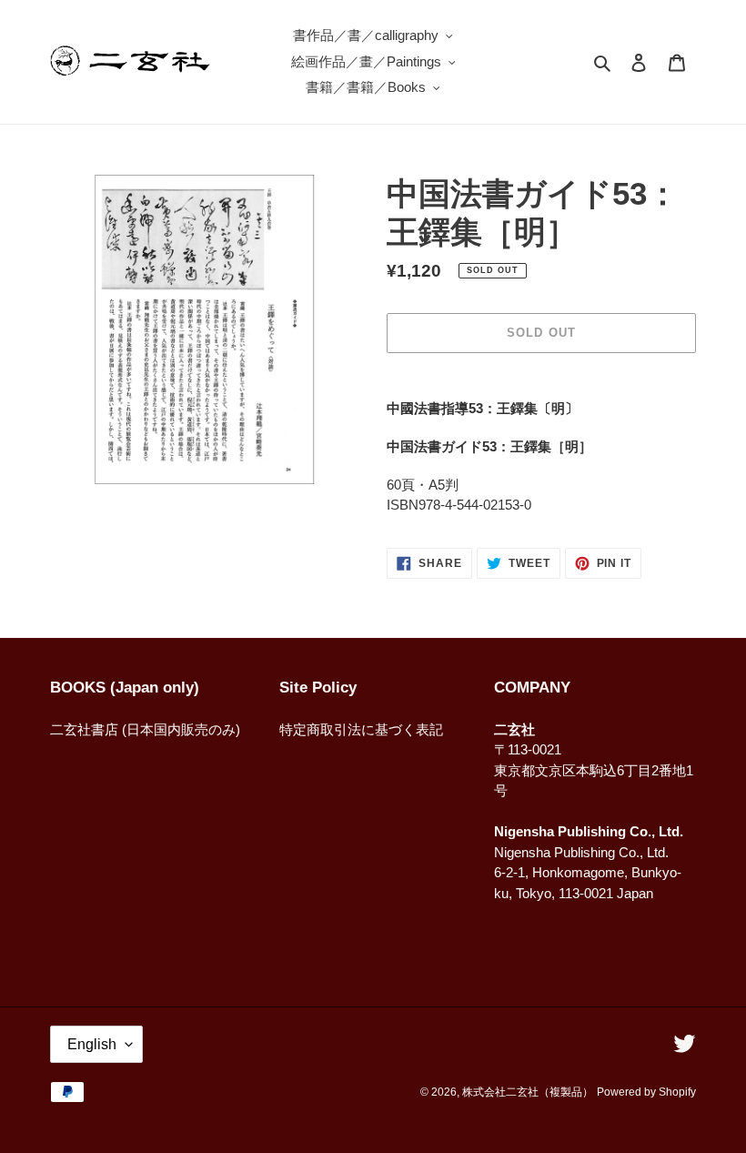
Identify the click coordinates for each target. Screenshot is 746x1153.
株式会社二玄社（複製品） (527, 1092)
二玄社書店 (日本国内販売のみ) (145, 729)
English (91, 1044)
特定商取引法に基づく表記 (361, 729)
